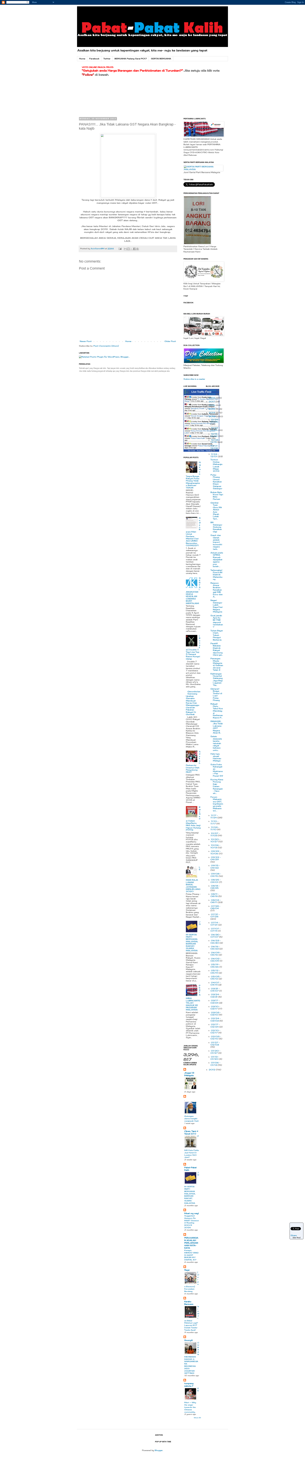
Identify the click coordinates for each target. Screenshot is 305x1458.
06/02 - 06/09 (215, 959)
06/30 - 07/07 (215, 935)
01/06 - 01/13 (215, 1063)
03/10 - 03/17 (215, 1007)
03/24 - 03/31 (215, 995)
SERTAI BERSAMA (161, 58)
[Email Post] (120, 248)
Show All (197, 1418)
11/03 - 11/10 (214, 828)
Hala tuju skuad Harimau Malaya (215, 757)
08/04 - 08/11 (215, 901)
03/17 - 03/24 (215, 1001)
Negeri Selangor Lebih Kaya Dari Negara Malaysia (216, 606)
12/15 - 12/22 (214, 435)
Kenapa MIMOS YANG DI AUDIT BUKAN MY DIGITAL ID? (191, 1255)
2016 (212, 405)
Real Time (200, 450)
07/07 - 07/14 (215, 929)
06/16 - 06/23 (215, 947)
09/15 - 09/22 (215, 866)
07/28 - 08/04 (215, 907)
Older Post (170, 341)
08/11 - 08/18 (214, 895)
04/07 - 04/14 (215, 983)
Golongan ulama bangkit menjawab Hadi (191, 1118)
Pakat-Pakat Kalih (198, 438)
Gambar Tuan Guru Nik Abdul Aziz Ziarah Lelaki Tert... (216, 511)
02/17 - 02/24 (215, 1025)
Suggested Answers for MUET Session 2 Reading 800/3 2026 (191, 1222)
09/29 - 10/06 (215, 852)
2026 (213, 390)
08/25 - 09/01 (215, 881)
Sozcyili (188, 1340)
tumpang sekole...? (188, 1384)
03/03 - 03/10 (215, 1013)
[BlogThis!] (128, 248)
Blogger (159, 1450)
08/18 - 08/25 (215, 887)
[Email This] (125, 248)
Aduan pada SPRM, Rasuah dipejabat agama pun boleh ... (216, 560)
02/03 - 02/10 (215, 1037)
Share (294, 1235)
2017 (212, 401)
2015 (212, 409)
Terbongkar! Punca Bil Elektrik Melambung (216, 575)
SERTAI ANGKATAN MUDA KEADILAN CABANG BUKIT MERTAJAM (193, 590)
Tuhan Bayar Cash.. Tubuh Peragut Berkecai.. (216, 635)
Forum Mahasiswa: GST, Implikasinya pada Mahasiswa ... (216, 804)
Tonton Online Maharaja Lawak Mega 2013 (216, 465)
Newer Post (86, 341)
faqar (187, 1270)
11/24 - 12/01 (214, 455)
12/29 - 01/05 (215, 420)
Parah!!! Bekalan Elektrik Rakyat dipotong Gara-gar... (216, 649)
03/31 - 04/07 (215, 989)
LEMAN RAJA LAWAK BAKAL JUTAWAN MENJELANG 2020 (193, 879)
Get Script (191, 450)
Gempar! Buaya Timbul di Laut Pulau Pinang (216, 694)
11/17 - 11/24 (214, 816)
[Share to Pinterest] (137, 248)
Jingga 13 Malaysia (189, 1074)
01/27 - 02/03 (215, 1043)
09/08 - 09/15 (215, 875)
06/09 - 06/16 (215, 953)
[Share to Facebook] (134, 248)
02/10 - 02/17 (215, 1031)
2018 (212, 398)
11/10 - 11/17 (214, 822)
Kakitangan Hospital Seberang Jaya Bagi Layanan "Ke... (216, 679)
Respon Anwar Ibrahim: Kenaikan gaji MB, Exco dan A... (216, 590)
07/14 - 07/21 (215, 923)
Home (82, 58)
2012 (212, 1069)
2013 (212, 416)
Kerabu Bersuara (188, 1302)
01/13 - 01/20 (214, 1058)
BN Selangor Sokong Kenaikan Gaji (216, 527)
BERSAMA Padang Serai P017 (131, 58)
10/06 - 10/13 (215, 846)
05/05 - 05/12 (215, 977)
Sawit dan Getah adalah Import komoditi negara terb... (216, 542)
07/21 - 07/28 (215, 915)
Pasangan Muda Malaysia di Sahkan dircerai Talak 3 (216, 664)
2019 (212, 394)
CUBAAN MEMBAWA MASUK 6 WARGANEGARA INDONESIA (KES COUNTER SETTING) (191, 1358)
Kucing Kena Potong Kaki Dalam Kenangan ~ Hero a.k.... (216, 786)
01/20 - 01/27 (215, 1052)
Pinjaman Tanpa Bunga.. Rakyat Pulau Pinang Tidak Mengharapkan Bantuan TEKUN (193, 475)
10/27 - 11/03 (215, 834)
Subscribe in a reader (194, 379)
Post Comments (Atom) (106, 346)
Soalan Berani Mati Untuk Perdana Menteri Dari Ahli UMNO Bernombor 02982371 (193, 532)
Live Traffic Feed (201, 392)
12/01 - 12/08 (214, 447)
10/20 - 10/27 (215, 840)
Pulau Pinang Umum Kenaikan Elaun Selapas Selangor (216, 482)
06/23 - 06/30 (215, 941)
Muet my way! (191, 1213)
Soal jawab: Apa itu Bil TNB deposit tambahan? (216, 621)
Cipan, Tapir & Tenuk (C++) (191, 1132)
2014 (212, 412)
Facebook (94, 58)
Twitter (106, 58)
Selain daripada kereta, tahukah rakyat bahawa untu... (216, 743)
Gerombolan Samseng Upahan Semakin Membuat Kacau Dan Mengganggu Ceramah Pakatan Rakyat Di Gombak (193, 703)
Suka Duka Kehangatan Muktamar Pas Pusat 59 (216, 770)
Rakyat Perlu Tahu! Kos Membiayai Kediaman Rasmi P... (216, 711)
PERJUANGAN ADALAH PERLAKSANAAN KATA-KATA (191, 1243)
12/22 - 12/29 (215, 429)
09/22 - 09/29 (215, 858)
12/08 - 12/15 (215, 441)
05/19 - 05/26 (215, 965)
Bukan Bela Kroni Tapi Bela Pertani (216, 495)
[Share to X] (131, 248)
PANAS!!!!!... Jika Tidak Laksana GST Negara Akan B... (216, 727)
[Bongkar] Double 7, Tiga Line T (203, 408)
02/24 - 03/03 (215, 1019)
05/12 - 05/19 (215, 971)
